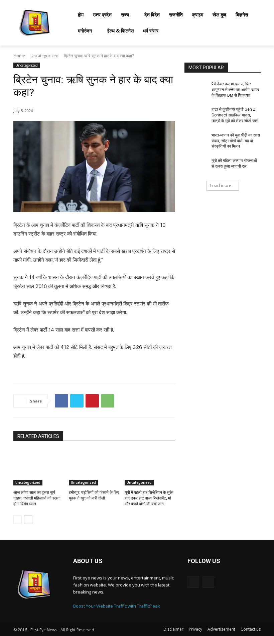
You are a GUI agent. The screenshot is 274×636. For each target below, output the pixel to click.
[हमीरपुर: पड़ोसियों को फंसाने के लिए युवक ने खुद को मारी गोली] (94, 467)
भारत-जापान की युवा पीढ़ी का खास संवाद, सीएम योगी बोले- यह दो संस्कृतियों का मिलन (236, 141)
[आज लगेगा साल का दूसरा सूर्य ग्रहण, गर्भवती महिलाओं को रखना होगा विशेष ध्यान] (38, 467)
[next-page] (28, 519)
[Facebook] (61, 400)
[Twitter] (77, 400)
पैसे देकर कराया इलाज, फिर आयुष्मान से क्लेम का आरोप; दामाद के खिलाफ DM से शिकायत (235, 90)
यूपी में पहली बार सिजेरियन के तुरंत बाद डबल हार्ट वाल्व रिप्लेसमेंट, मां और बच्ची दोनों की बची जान (149, 498)
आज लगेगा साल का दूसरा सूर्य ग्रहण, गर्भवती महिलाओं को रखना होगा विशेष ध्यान (36, 498)
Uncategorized (44, 56)
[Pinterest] (92, 400)
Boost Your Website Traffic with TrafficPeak (116, 606)
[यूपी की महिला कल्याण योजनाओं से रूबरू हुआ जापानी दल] (195, 166)
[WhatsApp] (107, 400)
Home (19, 56)
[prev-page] (17, 519)
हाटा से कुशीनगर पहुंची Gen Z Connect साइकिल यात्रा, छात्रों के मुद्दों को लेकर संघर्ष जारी (235, 115)
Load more (220, 185)
